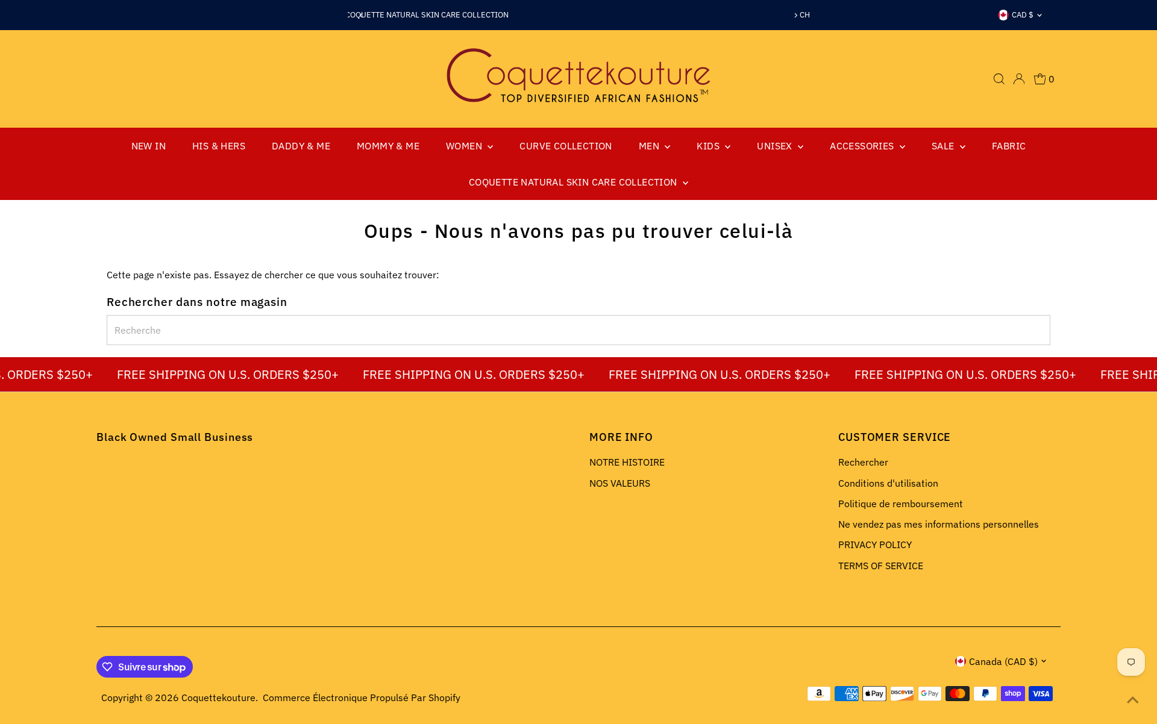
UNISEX (776, 146)
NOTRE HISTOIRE (627, 462)
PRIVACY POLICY (875, 544)
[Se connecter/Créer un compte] (1019, 78)
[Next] (795, 15)
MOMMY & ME (388, 146)
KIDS (709, 146)
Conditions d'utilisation (888, 483)
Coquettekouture (218, 697)
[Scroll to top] (1133, 700)
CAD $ (1022, 15)
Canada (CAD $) (1003, 661)
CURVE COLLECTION (565, 146)
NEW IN (148, 146)
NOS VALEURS (619, 483)
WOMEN (465, 146)
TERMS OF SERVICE (880, 566)
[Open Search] (999, 78)
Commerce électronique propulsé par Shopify (361, 697)
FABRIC (1009, 146)
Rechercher (863, 462)
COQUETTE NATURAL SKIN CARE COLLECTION (574, 182)
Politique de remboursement (900, 504)
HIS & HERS (218, 146)
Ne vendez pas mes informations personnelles (938, 524)
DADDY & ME (301, 146)
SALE (944, 146)
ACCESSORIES (863, 146)
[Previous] (361, 15)
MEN (650, 146)
